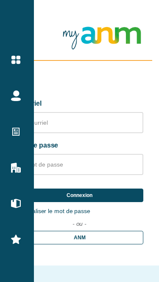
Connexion (79, 195)
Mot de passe (37, 145)
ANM (80, 238)
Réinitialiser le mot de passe (53, 211)
